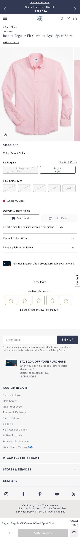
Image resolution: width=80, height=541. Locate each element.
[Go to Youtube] (57, 494)
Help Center (10, 401)
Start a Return (11, 418)
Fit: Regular (9, 162)
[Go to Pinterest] (40, 494)
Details (70, 263)
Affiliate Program (12, 435)
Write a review (11, 42)
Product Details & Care (16, 238)
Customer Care (15, 388)
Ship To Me (23, 218)
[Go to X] (74, 494)
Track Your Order (13, 406)
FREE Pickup (61, 218)
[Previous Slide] (4, 9)
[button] (62, 18)
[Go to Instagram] (6, 494)
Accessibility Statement (16, 441)
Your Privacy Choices (15, 447)
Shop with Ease (12, 395)
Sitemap (60, 511)
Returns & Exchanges (15, 412)
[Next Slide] (75, 9)
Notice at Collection (29, 508)
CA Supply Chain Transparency (40, 505)
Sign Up (67, 339)
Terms (43, 350)
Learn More (28, 376)
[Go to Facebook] (23, 494)
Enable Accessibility (40, 2)
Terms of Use (45, 511)
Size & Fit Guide (68, 162)
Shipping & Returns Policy (18, 247)
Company (10, 481)
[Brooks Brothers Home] (40, 18)
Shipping (8, 424)
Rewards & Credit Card (21, 458)
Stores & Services (17, 469)
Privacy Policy (58, 350)
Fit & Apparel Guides (15, 429)
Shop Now (41, 10)
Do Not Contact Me (55, 508)
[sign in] (69, 18)
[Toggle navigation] (5, 18)
